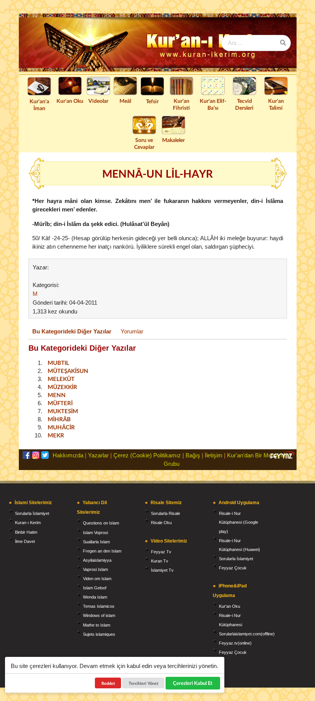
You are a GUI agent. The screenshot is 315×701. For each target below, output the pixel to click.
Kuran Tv (159, 561)
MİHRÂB (59, 419)
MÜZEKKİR (62, 386)
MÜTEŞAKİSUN (68, 370)
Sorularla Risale (165, 513)
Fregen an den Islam (102, 551)
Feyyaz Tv (161, 551)
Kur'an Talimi (276, 104)
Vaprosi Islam (95, 569)
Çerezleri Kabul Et (193, 683)
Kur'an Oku (69, 100)
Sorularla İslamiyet (32, 513)
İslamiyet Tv (162, 570)
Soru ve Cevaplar (144, 143)
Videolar (98, 100)
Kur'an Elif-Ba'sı (213, 104)
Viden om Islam (97, 578)
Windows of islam (99, 615)
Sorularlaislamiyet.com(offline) (247, 634)
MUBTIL (58, 362)
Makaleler (173, 140)
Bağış (193, 455)
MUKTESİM (63, 410)
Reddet (108, 683)
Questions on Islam (101, 523)
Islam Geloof (94, 588)
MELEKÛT (61, 378)
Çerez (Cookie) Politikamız (147, 455)
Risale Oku (161, 522)
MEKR (56, 435)
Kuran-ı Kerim (28, 522)
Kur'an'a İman (39, 104)
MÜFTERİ (60, 402)
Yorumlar (132, 331)
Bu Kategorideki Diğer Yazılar (71, 331)
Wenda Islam (95, 597)
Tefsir (152, 101)
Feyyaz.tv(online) (235, 643)
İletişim (213, 455)
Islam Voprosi (95, 532)
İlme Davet (25, 541)
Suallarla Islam (96, 541)
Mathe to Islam (96, 625)
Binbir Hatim (26, 532)
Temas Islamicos (98, 606)
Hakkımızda (68, 455)
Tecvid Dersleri (244, 104)
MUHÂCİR (61, 427)
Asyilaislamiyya (97, 560)
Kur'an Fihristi (181, 104)
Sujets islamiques (99, 634)
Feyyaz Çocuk (233, 568)
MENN (57, 394)
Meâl (125, 100)
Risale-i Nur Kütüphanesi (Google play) (238, 522)
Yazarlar (98, 455)
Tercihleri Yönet (143, 683)
